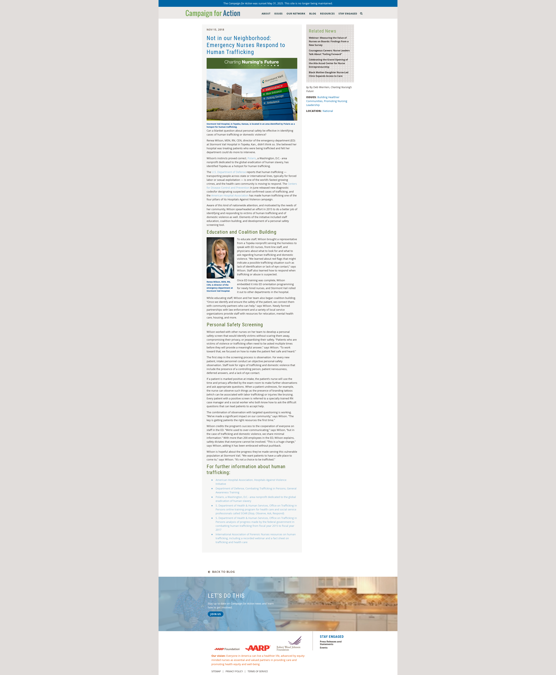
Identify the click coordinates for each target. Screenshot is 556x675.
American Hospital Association (229, 195)
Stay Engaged (348, 13)
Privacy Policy (234, 671)
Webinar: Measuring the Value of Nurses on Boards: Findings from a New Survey (329, 41)
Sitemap (216, 671)
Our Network (296, 13)
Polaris (252, 158)
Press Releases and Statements (331, 643)
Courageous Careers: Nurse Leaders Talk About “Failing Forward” (329, 52)
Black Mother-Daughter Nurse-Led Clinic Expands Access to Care (328, 74)
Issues (278, 13)
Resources (327, 13)
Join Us (215, 614)
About (266, 13)
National (328, 111)
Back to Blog (222, 572)
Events (324, 647)
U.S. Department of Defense (229, 172)
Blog (312, 13)
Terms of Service (258, 671)
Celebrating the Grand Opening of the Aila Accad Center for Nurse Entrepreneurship (328, 63)
